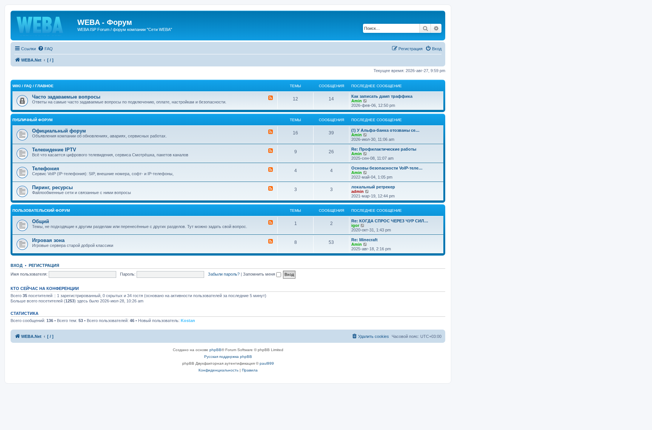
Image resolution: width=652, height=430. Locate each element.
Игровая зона (48, 240)
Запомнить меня (259, 274)
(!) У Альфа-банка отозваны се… (385, 130)
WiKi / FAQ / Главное (33, 86)
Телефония (45, 168)
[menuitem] (45, 48)
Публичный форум (32, 120)
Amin (356, 101)
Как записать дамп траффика (381, 96)
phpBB (215, 350)
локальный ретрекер (373, 187)
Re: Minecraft (364, 239)
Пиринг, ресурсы (52, 187)
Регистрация (44, 265)
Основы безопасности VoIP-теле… (387, 168)
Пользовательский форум (41, 210)
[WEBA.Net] (44, 24)
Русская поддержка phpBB (228, 356)
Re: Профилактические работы (383, 149)
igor (355, 225)
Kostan (188, 320)
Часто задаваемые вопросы (66, 97)
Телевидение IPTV (54, 150)
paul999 (267, 363)
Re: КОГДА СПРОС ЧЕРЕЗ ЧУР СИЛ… (389, 221)
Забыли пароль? (224, 274)
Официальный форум (59, 131)
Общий (40, 221)
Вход (17, 265)
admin (357, 191)
